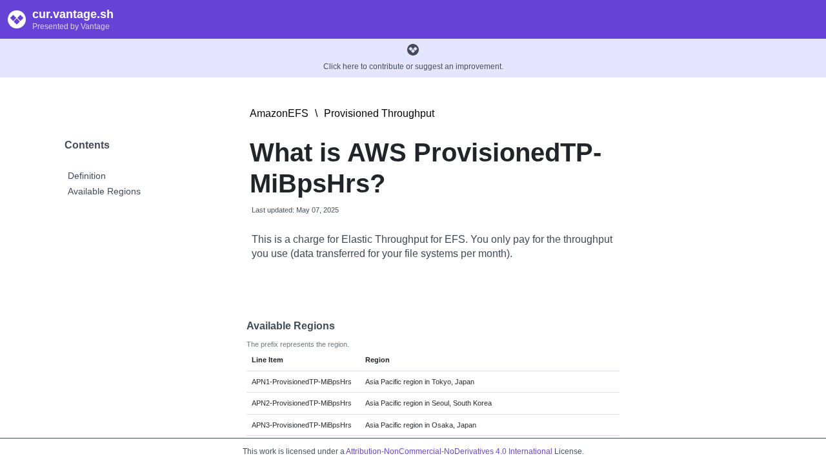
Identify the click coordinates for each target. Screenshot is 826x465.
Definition (87, 175)
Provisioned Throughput (379, 113)
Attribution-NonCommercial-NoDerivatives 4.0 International (449, 451)
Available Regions (104, 191)
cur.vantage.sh (73, 14)
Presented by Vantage (71, 26)
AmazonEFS (279, 113)
